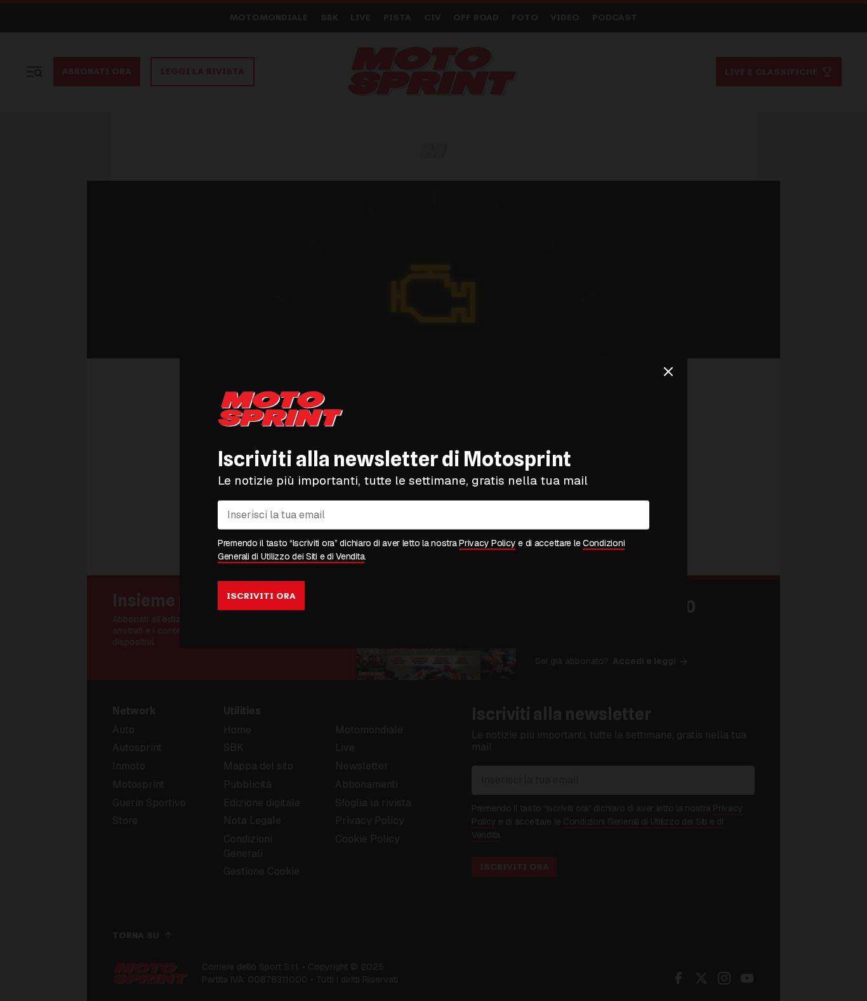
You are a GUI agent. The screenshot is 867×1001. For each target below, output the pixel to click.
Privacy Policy (487, 543)
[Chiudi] (668, 371)
